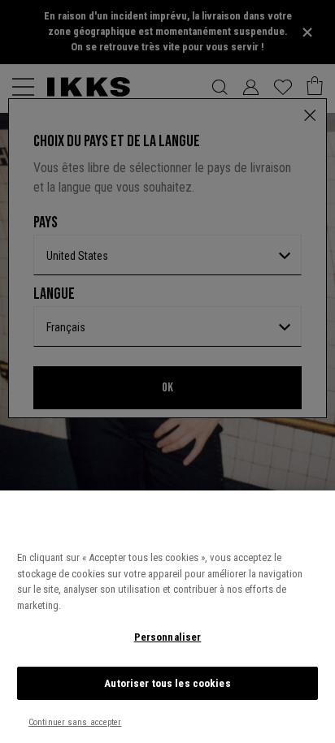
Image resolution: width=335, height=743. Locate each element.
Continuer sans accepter (75, 722)
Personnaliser (168, 637)
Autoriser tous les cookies (167, 683)
